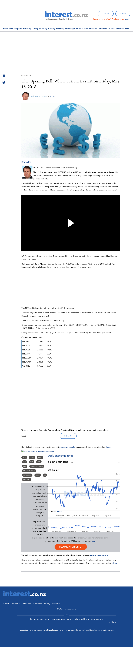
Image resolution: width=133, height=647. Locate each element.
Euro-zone (27, 475)
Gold (40, 457)
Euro (32, 457)
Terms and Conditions (32, 603)
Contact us (15, 603)
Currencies (102, 28)
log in (123, 14)
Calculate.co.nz (54, 630)
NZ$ (31, 462)
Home (5, 28)
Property (18, 28)
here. (127, 19)
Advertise (56, 603)
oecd (37, 475)
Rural (86, 28)
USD (39, 462)
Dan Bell (52, 96)
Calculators (119, 28)
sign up (106, 14)
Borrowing (27, 28)
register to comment (98, 555)
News (11, 28)
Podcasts (93, 28)
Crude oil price (29, 471)
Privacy (47, 603)
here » (109, 447)
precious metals (37, 466)
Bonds (128, 28)
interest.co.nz (25, 630)
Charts (111, 28)
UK (45, 475)
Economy (60, 28)
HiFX (24, 457)
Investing (43, 28)
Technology (70, 28)
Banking (51, 28)
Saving (35, 28)
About (6, 603)
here (93, 541)
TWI (24, 462)
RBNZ (59, 511)
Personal (79, 28)
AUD (24, 466)
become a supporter (70, 547)
